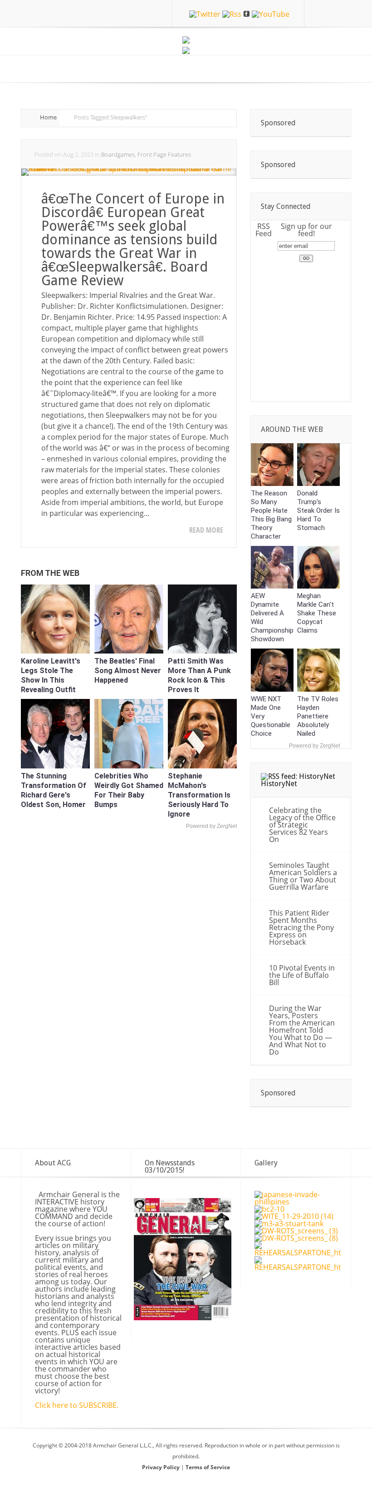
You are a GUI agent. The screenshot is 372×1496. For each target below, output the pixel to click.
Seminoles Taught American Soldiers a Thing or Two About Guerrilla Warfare (303, 876)
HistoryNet (279, 783)
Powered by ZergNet (211, 826)
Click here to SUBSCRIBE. (76, 1405)
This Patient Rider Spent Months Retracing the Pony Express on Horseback (301, 927)
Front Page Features (164, 154)
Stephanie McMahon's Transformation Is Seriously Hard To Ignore (199, 795)
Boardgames (118, 154)
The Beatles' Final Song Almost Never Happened (127, 670)
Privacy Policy (161, 1467)
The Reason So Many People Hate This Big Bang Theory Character (271, 514)
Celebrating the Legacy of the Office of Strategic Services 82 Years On (302, 824)
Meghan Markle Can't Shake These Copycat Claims (316, 613)
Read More (206, 530)
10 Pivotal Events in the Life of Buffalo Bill (302, 975)
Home (48, 117)
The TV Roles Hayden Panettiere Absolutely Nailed (317, 716)
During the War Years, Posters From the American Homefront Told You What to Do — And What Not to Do (302, 1030)
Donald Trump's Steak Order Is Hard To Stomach (318, 510)
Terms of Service (208, 1467)
